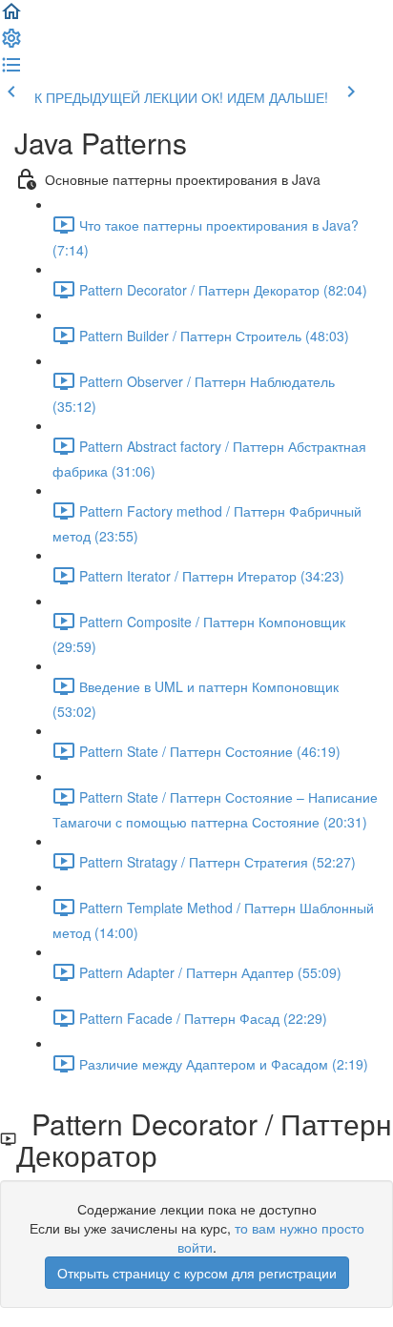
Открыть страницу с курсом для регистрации (197, 1272)
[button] (11, 17)
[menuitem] (11, 43)
